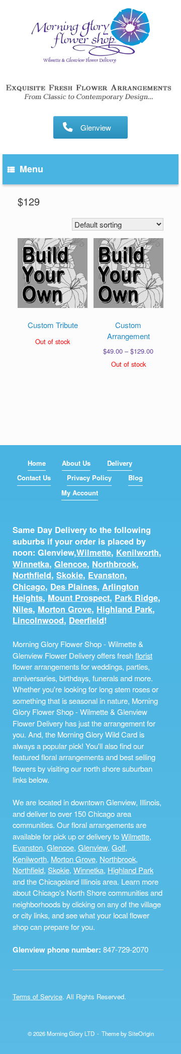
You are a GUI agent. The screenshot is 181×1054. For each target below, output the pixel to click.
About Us (76, 463)
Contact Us (34, 477)
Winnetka (31, 564)
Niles (23, 609)
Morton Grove (65, 609)
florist (143, 655)
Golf (118, 847)
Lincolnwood (38, 620)
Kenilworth (137, 552)
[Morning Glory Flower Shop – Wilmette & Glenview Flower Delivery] (90, 36)
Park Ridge (136, 597)
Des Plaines (73, 586)
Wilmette (93, 552)
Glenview (93, 847)
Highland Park (124, 609)
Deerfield (86, 620)
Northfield (32, 575)
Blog (135, 477)
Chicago (29, 586)
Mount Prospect (79, 597)
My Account (79, 492)
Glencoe (70, 564)
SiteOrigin (141, 1033)
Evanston (106, 575)
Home (37, 463)
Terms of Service (37, 996)
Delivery (119, 463)
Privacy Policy (89, 477)
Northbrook (114, 564)
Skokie (69, 575)
